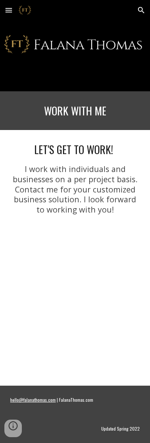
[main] (75, 110)
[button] (8, 10)
